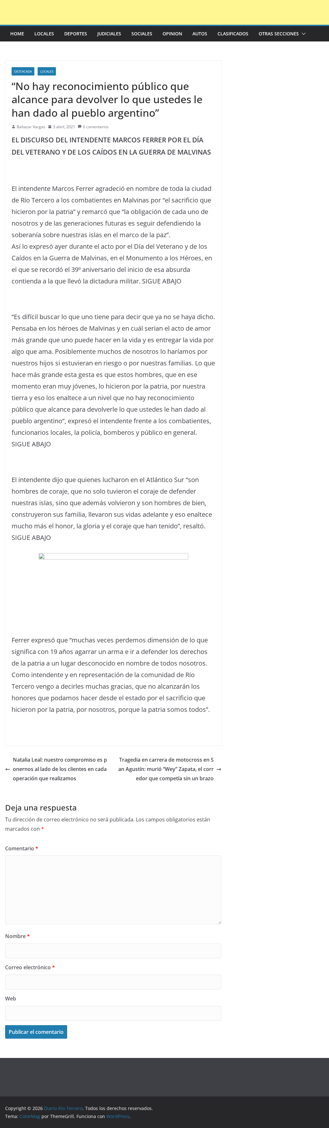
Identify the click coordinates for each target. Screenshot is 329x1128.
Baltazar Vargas (31, 127)
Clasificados (233, 34)
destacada (23, 71)
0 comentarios (96, 127)
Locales (44, 34)
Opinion (172, 34)
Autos (199, 34)
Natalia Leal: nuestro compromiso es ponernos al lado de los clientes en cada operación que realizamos (60, 769)
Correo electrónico (30, 967)
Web (10, 998)
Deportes (75, 34)
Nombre (17, 936)
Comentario (21, 848)
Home (17, 34)
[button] (302, 33)
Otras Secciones (279, 34)
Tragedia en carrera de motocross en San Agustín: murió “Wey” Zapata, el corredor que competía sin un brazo (166, 769)
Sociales (141, 34)
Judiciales (109, 34)
